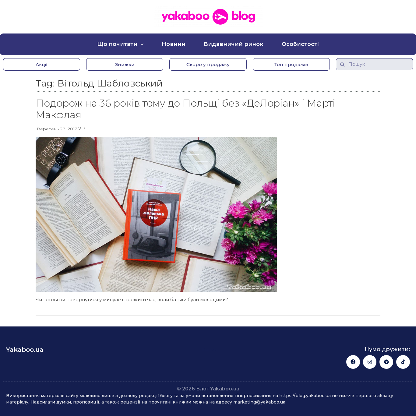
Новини (173, 44)
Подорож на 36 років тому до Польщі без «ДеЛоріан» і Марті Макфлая (185, 109)
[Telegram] (386, 362)
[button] (41, 64)
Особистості (300, 44)
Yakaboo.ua (25, 349)
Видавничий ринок (233, 44)
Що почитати (117, 44)
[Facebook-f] (353, 362)
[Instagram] (370, 362)
